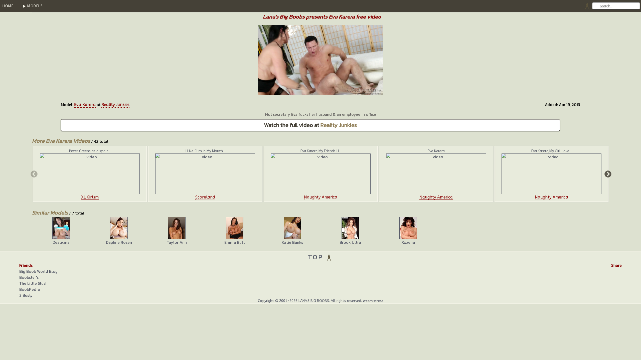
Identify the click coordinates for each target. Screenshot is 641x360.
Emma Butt (234, 242)
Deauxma (61, 242)
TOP (317, 257)
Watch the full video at (310, 125)
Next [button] (607, 173)
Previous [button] (33, 173)
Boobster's (29, 277)
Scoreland (205, 197)
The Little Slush (33, 283)
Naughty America (320, 197)
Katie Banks (292, 242)
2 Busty (26, 295)
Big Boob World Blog (38, 271)
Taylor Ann (177, 242)
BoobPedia (29, 289)
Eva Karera (85, 104)
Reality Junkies (115, 104)
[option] (90, 174)
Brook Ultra (350, 242)
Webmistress (373, 301)
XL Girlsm (90, 197)
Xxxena (408, 242)
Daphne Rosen (119, 242)
